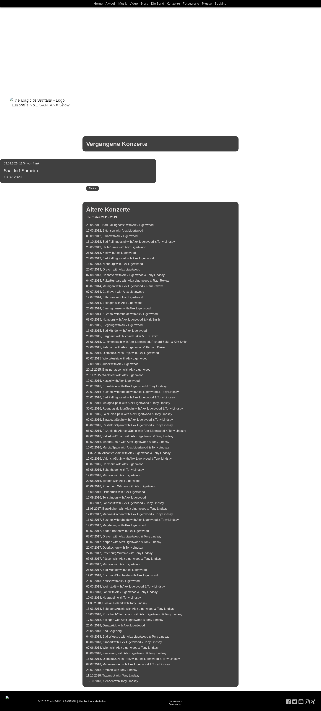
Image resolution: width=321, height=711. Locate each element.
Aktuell (111, 3)
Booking (220, 3)
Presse (207, 3)
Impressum (175, 701)
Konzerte (173, 3)
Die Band (157, 3)
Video (134, 3)
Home (98, 3)
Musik (122, 3)
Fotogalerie (191, 3)
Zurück (92, 188)
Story (144, 3)
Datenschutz (176, 704)
